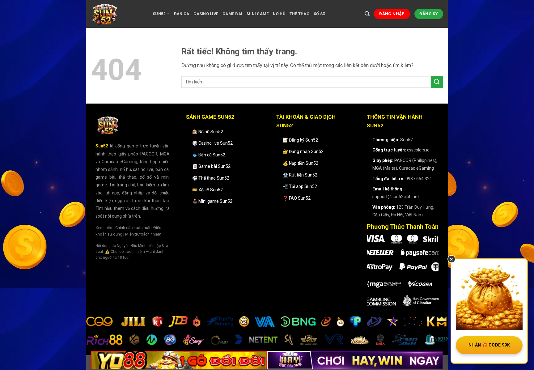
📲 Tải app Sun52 (300, 186)
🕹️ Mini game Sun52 (212, 201)
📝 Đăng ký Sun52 (300, 140)
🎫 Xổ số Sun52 (207, 189)
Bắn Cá (181, 13)
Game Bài (232, 13)
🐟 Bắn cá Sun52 (208, 154)
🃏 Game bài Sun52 (211, 166)
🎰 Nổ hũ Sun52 (207, 131)
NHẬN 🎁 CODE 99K (489, 344)
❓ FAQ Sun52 (297, 198)
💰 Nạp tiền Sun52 (300, 163)
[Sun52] (117, 14)
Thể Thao (299, 13)
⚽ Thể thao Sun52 (210, 178)
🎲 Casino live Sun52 (212, 143)
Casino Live (205, 13)
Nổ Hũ (279, 13)
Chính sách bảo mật (132, 227)
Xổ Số (319, 13)
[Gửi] (437, 82)
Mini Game (258, 13)
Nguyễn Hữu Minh (131, 246)
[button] (367, 14)
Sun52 (159, 13)
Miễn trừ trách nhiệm (143, 234)
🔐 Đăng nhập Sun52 (303, 151)
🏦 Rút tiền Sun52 (300, 174)
